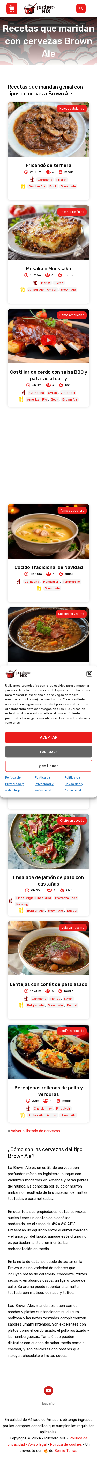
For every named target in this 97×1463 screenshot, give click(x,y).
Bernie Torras (65, 1450)
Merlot (45, 283)
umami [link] (28, 1324)
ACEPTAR (48, 737)
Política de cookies (66, 1444)
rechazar (48, 751)
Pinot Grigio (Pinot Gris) (33, 898)
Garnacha (45, 179)
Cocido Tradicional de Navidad (48, 567)
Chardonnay (43, 1108)
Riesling (22, 904)
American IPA (37, 399)
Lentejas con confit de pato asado (48, 984)
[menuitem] (48, 1403)
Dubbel (72, 910)
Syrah (59, 283)
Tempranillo (71, 581)
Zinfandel (68, 393)
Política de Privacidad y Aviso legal (14, 784)
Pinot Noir (63, 1108)
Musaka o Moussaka (48, 269)
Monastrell (51, 581)
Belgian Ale (37, 186)
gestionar (48, 766)
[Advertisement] (48, 455)
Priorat (61, 179)
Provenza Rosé (66, 898)
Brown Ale (68, 186)
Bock (53, 186)
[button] (89, 673)
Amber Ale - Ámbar (42, 289)
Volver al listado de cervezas (35, 1131)
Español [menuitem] (48, 1403)
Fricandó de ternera (48, 165)
